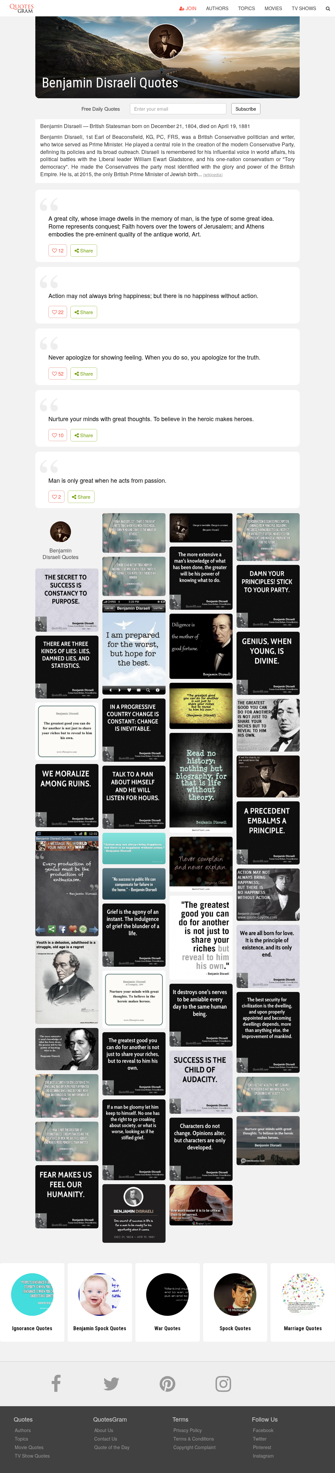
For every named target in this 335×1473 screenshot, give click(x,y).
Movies (273, 8)
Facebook (263, 1430)
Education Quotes (303, 1328)
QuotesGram (21, 8)
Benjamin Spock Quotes (32, 1328)
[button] (328, 8)
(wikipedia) (213, 174)
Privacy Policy (187, 1430)
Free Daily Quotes (100, 108)
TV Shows (304, 8)
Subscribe (246, 108)
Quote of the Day (112, 1447)
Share (86, 250)
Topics (246, 8)
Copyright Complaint (194, 1447)
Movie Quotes (29, 1447)
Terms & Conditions (193, 1438)
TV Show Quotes (32, 1455)
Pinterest (262, 1447)
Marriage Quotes (235, 1328)
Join (190, 8)
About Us (103, 1430)
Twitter (260, 1438)
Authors (217, 8)
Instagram (263, 1455)
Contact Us (105, 1438)
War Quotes (100, 1328)
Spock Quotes (167, 1328)
